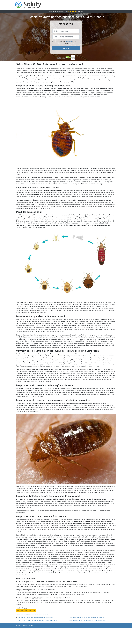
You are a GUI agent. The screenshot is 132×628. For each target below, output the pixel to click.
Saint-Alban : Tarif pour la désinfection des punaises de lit (87, 617)
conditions (68, 41)
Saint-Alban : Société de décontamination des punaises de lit (37, 620)
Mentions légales (28, 625)
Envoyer (66, 48)
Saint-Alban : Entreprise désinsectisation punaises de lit (36, 617)
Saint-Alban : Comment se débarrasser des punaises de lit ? (88, 620)
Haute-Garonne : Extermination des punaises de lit (32, 615)
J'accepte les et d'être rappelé (66, 42)
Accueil (18, 625)
